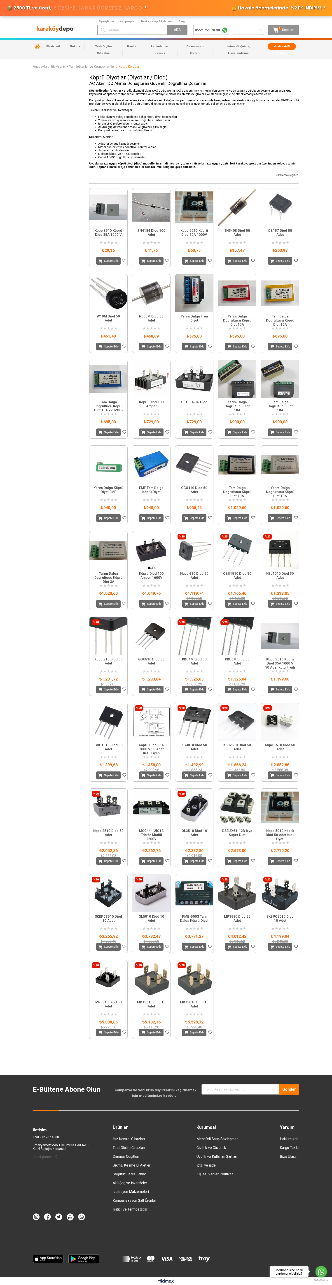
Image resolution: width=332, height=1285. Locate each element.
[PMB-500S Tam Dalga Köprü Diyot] (194, 893)
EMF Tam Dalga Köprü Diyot (151, 490)
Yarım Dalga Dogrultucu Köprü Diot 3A (108, 578)
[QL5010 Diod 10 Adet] (151, 893)
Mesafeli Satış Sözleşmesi (217, 1139)
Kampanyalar (127, 21)
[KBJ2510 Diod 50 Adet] (237, 722)
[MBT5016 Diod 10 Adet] (194, 979)
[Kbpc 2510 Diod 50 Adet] (108, 808)
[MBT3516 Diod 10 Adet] (151, 979)
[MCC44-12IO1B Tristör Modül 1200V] (151, 808)
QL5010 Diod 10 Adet (151, 919)
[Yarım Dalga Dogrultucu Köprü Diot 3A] (108, 550)
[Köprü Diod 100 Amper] (151, 379)
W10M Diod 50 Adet (108, 318)
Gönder (289, 1089)
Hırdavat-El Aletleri (282, 50)
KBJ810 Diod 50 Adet (194, 747)
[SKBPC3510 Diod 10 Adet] (108, 893)
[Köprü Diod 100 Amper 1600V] (151, 550)
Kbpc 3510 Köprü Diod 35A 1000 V (108, 233)
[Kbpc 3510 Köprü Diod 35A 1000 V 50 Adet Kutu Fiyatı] (280, 636)
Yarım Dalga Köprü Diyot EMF (108, 490)
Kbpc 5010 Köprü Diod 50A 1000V (194, 233)
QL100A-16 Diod (194, 402)
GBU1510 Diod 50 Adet (237, 576)
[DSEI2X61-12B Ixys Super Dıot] (237, 808)
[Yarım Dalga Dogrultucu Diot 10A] (237, 379)
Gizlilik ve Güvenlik (211, 1148)
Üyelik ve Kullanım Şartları (216, 1156)
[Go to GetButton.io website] (321, 1280)
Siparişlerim (106, 21)
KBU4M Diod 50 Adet (194, 661)
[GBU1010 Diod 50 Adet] (108, 722)
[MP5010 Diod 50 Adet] (108, 979)
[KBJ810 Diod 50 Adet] (194, 722)
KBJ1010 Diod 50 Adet (280, 576)
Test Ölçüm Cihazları (129, 1148)
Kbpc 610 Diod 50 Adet (194, 576)
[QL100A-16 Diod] (194, 379)
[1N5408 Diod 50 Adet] (237, 207)
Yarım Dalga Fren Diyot (194, 318)
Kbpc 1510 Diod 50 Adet (280, 747)
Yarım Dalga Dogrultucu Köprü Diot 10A (237, 320)
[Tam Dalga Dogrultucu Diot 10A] (280, 379)
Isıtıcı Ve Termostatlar (130, 1209)
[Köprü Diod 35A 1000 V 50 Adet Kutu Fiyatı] (151, 722)
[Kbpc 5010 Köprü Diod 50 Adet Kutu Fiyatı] (280, 808)
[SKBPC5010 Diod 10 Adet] (280, 893)
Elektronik (53, 46)
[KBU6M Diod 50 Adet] (237, 636)
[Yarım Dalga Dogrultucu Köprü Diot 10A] (237, 293)
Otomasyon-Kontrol (195, 50)
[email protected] (45, 1157)
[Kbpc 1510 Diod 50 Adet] (280, 722)
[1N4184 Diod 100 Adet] (151, 207)
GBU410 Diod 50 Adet (194, 490)
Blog (182, 21)
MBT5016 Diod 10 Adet (194, 1004)
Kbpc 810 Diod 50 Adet (108, 661)
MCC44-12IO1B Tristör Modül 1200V (151, 835)
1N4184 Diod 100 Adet (151, 233)
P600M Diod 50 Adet (151, 318)
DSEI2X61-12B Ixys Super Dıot (237, 833)
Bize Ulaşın (288, 1156)
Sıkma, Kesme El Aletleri (132, 1165)
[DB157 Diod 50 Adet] (280, 207)
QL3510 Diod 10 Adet (194, 833)
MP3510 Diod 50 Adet (237, 919)
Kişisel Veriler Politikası (215, 1174)
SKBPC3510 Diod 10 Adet (108, 919)
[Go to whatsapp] (321, 1271)
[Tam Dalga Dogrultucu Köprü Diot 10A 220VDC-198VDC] (108, 379)
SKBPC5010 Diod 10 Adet (280, 919)
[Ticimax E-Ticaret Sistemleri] (166, 1281)
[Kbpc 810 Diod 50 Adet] (108, 636)
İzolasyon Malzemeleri (131, 1192)
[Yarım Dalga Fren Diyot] (194, 293)
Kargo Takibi (289, 1148)
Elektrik (75, 46)
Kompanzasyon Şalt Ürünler (134, 1200)
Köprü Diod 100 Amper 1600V (151, 576)
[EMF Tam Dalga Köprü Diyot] (151, 465)
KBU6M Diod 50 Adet (237, 661)
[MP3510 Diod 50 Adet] (237, 893)
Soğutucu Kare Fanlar (129, 1174)
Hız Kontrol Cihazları (129, 1139)
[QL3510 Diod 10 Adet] (194, 808)
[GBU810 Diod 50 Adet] (151, 636)
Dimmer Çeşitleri (126, 1156)
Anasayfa (37, 46)
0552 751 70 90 (207, 30)
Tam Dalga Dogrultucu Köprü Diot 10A (280, 320)
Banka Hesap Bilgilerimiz (157, 21)
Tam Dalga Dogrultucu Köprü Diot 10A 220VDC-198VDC (108, 406)
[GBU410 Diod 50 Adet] (194, 465)
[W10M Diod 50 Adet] (108, 293)
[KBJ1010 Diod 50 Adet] (280, 550)
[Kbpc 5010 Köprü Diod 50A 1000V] (194, 207)
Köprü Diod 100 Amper (151, 404)
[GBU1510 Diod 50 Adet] (237, 550)
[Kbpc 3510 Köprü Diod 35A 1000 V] (108, 207)
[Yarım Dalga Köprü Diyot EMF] (108, 465)
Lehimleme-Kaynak (159, 50)
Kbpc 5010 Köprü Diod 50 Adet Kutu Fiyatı (280, 835)
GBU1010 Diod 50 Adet (108, 747)
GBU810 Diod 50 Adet (151, 661)
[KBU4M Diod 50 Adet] (194, 636)
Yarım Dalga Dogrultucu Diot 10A (237, 406)
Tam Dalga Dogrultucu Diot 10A (280, 406)
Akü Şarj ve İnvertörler (130, 1183)
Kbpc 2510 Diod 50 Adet (108, 833)
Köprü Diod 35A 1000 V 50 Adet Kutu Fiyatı (151, 749)
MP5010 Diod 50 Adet (108, 1004)
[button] (149, 568)
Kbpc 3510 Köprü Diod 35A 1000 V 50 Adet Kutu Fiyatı (280, 663)
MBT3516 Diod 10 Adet (151, 1004)
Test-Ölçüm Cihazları (103, 50)
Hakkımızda (289, 1139)
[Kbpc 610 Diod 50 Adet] (194, 550)
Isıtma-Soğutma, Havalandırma (238, 50)
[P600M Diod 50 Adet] (151, 293)
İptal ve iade (206, 1165)
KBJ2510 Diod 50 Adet (237, 747)
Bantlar (132, 46)
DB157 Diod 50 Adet (280, 233)
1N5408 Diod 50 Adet (237, 233)
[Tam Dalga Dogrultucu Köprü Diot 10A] (280, 293)
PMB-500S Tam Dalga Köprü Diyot (194, 919)
